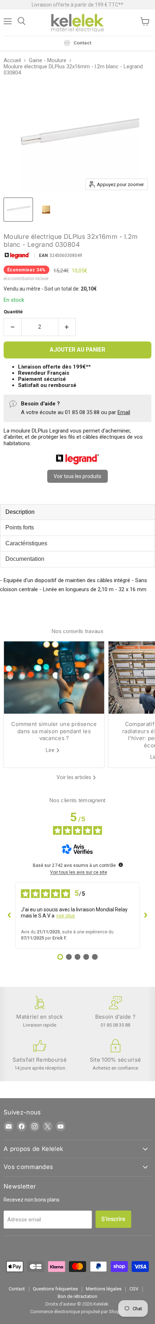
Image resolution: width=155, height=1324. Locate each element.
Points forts (19, 527)
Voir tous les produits (77, 476)
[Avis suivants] (146, 915)
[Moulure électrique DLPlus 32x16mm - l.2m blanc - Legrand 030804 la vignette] (18, 209)
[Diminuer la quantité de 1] (12, 327)
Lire (51, 750)
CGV (133, 1288)
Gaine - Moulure (47, 60)
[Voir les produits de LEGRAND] (77, 463)
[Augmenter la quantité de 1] (67, 327)
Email (124, 412)
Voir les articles (74, 777)
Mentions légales (103, 1288)
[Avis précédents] (9, 915)
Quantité (13, 311)
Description (20, 512)
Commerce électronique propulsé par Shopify (77, 1311)
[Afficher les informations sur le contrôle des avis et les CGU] (121, 865)
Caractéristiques (26, 543)
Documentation (24, 559)
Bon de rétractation (77, 1296)
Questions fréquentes (55, 1288)
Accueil (12, 60)
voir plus (65, 916)
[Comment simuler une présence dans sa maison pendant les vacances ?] (54, 677)
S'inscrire (113, 1219)
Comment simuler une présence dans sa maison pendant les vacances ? (54, 731)
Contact (17, 1288)
